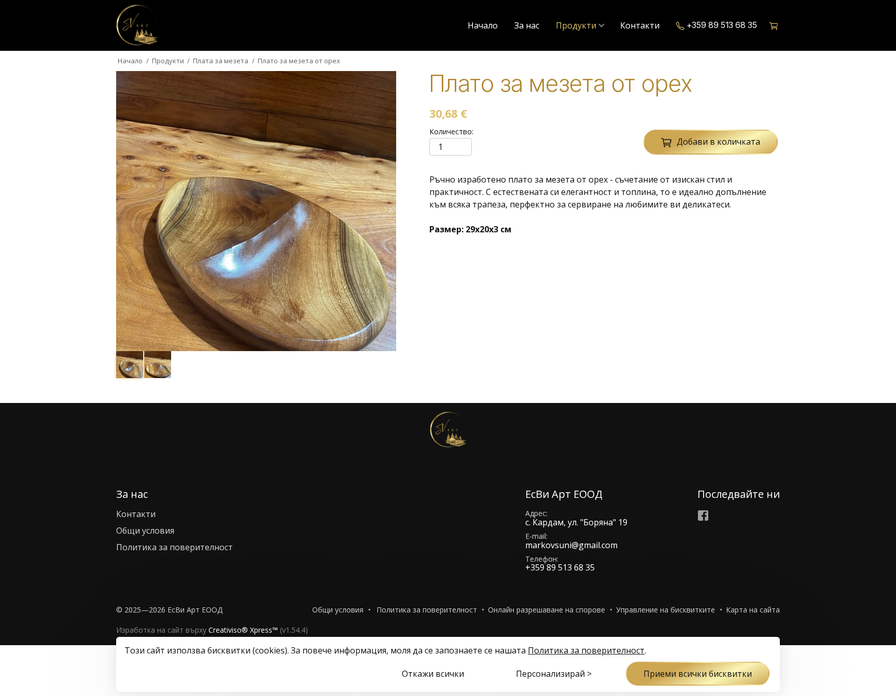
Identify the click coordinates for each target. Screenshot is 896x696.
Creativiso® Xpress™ (243, 630)
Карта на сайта (753, 610)
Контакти (640, 25)
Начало (483, 25)
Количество (450, 131)
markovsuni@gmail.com (571, 545)
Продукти (576, 25)
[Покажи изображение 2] (157, 364)
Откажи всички (433, 673)
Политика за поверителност (174, 547)
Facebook (703, 515)
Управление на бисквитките (665, 610)
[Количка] (774, 25)
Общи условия (145, 530)
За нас (526, 25)
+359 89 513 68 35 (722, 25)
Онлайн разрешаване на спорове (546, 610)
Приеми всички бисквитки (697, 673)
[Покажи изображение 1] (129, 364)
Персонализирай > (554, 673)
